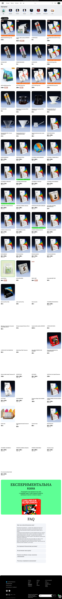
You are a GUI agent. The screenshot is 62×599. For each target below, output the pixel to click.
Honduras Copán (50, 447)
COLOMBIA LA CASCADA (36, 181)
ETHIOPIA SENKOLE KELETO (37, 230)
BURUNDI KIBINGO (4, 157)
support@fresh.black (9, 583)
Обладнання (30, 586)
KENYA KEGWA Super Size (6, 85)
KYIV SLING (34, 374)
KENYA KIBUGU (4, 254)
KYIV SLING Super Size (20, 85)
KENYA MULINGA (19, 254)
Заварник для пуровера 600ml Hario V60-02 (38, 109)
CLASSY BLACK (34, 37)
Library (46, 581)
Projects (46, 585)
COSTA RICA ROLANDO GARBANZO (38, 205)
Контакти (38, 585)
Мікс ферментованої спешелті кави (22, 424)
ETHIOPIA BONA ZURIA (20, 230)
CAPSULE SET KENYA (51, 326)
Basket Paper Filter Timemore (22, 350)
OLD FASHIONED (19, 398)
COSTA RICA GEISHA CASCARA (22, 205)
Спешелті (29, 581)
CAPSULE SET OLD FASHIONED (7, 350)
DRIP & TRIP (34, 278)
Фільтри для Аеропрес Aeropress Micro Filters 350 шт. (7, 326)
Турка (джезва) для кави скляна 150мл (38, 134)
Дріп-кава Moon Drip (5, 301)
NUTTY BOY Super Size (36, 85)
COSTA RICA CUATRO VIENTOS (7, 205)
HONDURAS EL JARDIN (51, 230)
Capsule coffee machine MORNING (38, 326)
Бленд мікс (3, 423)
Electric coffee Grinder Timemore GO (8, 374)
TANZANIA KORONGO (51, 254)
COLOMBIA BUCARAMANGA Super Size (53, 38)
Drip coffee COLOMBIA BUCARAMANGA (51, 206)
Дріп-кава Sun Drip (20, 301)
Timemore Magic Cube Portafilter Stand (38, 399)
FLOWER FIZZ (34, 62)
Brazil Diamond (50, 423)
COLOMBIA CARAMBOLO (6, 447)
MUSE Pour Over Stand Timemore (53, 374)
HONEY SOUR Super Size (51, 62)
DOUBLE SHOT (4, 62)
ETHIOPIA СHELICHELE (36, 447)
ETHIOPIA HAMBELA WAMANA (22, 447)
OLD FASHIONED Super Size (52, 85)
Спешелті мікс (34, 423)
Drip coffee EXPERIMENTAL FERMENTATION (52, 351)
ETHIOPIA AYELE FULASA (6, 230)
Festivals (46, 586)
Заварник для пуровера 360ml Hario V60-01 (22, 109)
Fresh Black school (48, 584)
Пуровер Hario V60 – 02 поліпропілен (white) (20, 134)
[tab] (31, 525)
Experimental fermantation (30, 584)
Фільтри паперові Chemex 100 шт (22, 326)
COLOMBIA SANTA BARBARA (52, 181)
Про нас (38, 581)
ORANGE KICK (3, 109)
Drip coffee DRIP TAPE (51, 278)
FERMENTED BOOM (20, 62)
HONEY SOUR (19, 374)
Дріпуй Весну (3, 278)
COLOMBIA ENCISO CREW (21, 181)
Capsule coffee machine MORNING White (22, 38)
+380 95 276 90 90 (8, 585)
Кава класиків (34, 301)
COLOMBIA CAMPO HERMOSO (38, 157)
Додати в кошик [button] (23, 34)
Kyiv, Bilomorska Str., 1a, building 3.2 (11, 587)
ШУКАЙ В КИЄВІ (19, 278)
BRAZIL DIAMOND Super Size (6, 37)
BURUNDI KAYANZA (51, 133)
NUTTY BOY (3, 398)
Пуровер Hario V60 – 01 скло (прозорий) (6, 134)
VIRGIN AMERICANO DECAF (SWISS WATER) (54, 399)
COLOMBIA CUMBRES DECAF (52, 157)
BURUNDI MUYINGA (20, 157)
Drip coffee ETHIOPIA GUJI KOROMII (37, 351)
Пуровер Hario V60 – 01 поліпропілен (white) (51, 109)
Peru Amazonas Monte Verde (6, 472)
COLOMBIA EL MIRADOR (6, 181)
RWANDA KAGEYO (35, 254)
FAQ (37, 584)
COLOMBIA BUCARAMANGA (52, 301)
